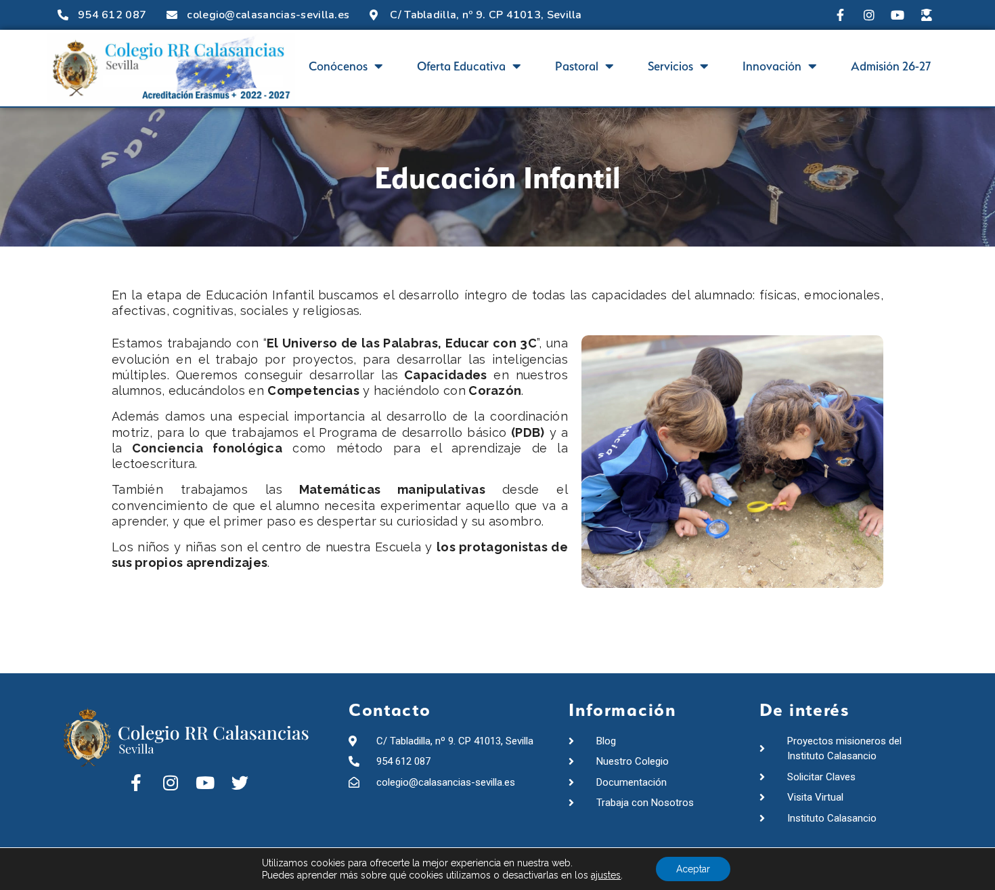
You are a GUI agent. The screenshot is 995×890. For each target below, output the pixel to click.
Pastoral (576, 66)
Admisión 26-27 (891, 66)
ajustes (606, 875)
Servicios (670, 66)
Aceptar (693, 869)
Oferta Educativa (461, 66)
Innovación (772, 66)
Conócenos (338, 66)
